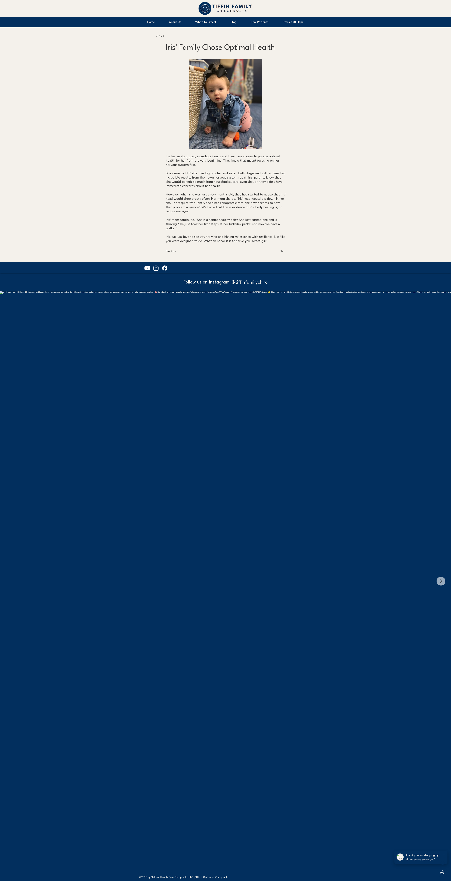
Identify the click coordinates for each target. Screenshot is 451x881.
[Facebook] (164, 268)
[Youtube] (147, 268)
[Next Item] (441, 581)
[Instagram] (156, 268)
